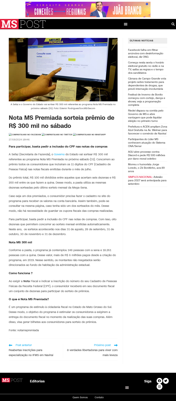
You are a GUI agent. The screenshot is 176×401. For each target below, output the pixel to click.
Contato (99, 397)
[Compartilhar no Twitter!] (57, 134)
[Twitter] (166, 381)
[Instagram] (159, 387)
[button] (126, 24)
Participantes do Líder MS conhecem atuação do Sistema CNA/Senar (146, 143)
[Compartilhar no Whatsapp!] (89, 134)
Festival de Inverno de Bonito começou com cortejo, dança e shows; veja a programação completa (146, 100)
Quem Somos (80, 397)
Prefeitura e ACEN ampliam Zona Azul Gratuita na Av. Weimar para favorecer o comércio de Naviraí (147, 130)
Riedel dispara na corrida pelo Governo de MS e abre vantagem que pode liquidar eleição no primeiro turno (145, 116)
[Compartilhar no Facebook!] (25, 134)
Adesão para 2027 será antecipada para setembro (147, 180)
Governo (59, 154)
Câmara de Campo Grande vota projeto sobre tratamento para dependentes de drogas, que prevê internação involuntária (147, 84)
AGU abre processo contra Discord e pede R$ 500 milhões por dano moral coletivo (146, 155)
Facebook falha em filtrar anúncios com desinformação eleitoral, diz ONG (145, 53)
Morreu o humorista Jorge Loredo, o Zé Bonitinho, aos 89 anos (146, 168)
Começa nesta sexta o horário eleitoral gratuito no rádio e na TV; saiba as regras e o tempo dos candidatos (146, 68)
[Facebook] (159, 381)
